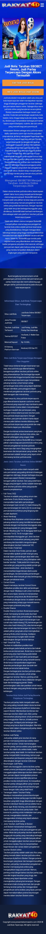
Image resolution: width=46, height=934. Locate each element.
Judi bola (7, 98)
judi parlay (15, 702)
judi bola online (26, 191)
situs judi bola (32, 131)
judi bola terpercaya (29, 399)
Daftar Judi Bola (23, 83)
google (37, 884)
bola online (18, 469)
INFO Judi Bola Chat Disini (23, 92)
